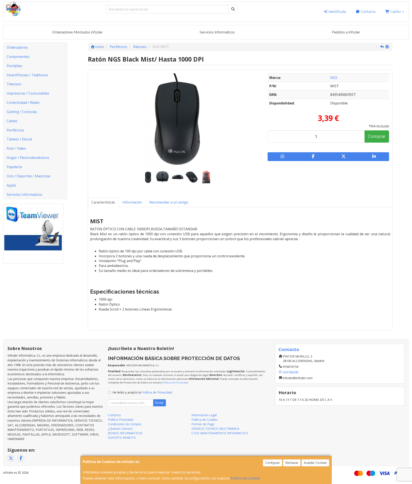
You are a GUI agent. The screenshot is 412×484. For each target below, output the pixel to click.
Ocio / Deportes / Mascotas (28, 176)
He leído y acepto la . (142, 392)
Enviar (159, 402)
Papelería (14, 166)
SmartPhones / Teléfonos (27, 75)
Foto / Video (16, 148)
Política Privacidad (120, 420)
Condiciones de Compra (124, 424)
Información (132, 202)
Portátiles (14, 65)
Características (103, 202)
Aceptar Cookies (315, 462)
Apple (11, 185)
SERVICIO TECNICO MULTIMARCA (215, 429)
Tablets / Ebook (19, 139)
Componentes (18, 56)
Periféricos (15, 130)
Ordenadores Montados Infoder (77, 32)
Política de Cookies (245, 478)
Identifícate (336, 12)
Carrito (395, 12)
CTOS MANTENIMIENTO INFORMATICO (219, 433)
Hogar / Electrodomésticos (28, 157)
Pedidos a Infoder (346, 32)
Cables (12, 121)
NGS (333, 77)
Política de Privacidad (175, 382)
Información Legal (204, 415)
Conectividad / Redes (23, 102)
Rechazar (291, 462)
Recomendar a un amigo (168, 202)
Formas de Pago (203, 424)
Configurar (272, 462)
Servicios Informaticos (217, 32)
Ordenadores (17, 47)
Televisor (14, 84)
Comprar (376, 136)
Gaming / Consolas (22, 111)
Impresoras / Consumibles (28, 93)
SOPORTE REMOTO (122, 438)
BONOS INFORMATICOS (125, 433)
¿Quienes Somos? (120, 429)
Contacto (368, 12)
